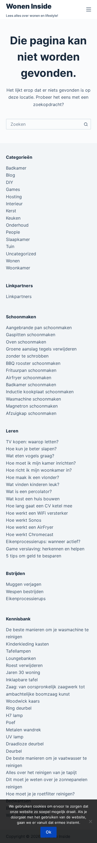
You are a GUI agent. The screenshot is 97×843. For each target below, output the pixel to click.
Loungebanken (21, 658)
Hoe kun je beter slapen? (31, 448)
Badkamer (16, 168)
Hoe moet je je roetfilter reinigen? (40, 793)
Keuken (13, 218)
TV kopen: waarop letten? (32, 441)
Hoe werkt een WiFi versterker (37, 513)
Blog (10, 175)
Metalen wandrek (23, 729)
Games (13, 189)
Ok (48, 832)
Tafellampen (18, 651)
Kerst (11, 210)
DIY (9, 182)
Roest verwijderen (24, 665)
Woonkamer (18, 267)
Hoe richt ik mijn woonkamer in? (39, 470)
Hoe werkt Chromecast (29, 534)
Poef (10, 722)
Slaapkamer (18, 239)
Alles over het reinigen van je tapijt (41, 772)
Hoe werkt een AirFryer (29, 527)
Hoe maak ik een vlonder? (32, 477)
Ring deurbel (19, 708)
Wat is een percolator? (29, 491)
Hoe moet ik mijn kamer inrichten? (41, 463)
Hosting (14, 196)
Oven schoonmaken (26, 342)
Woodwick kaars (23, 701)
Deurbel (14, 751)
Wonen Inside (28, 6)
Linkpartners (19, 296)
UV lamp (14, 736)
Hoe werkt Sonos (23, 520)
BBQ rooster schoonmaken (33, 363)
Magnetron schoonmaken (32, 406)
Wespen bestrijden (24, 591)
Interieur (14, 203)
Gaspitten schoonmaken (30, 334)
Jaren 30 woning (23, 672)
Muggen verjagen (23, 584)
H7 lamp (14, 715)
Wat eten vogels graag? (30, 455)
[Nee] (90, 821)
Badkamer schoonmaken (31, 384)
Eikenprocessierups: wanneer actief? (43, 541)
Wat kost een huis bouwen (33, 498)
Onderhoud (17, 225)
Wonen (13, 260)
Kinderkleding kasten (27, 644)
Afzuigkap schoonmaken (31, 413)
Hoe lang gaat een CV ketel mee (39, 505)
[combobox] (43, 124)
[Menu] (88, 9)
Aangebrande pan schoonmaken (39, 327)
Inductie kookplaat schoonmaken (40, 391)
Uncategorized (21, 253)
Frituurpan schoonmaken (31, 370)
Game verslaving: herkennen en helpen (45, 548)
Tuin (10, 246)
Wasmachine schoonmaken (33, 399)
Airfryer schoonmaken (28, 377)
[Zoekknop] (86, 124)
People (13, 232)
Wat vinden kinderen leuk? (32, 484)
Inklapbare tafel (22, 679)
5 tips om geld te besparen (33, 555)
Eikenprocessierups (26, 598)
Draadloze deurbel (25, 743)
